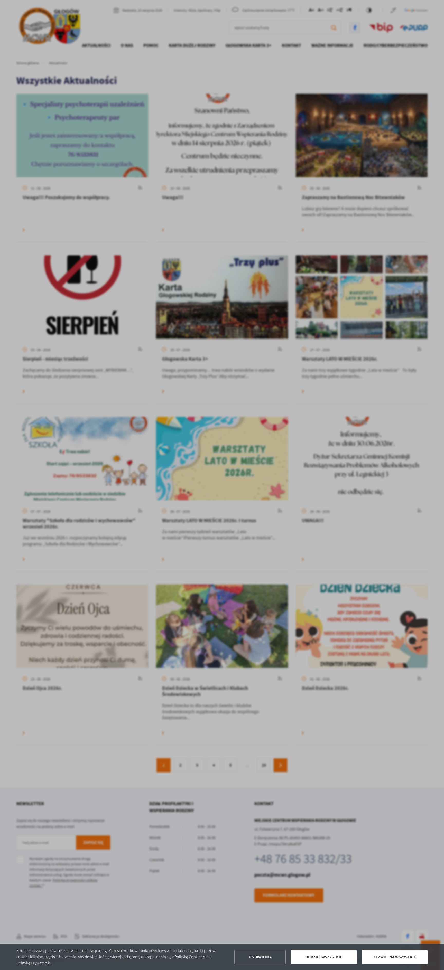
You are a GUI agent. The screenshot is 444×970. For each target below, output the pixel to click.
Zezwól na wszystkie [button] (394, 957)
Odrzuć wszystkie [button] (323, 957)
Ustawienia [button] (260, 957)
